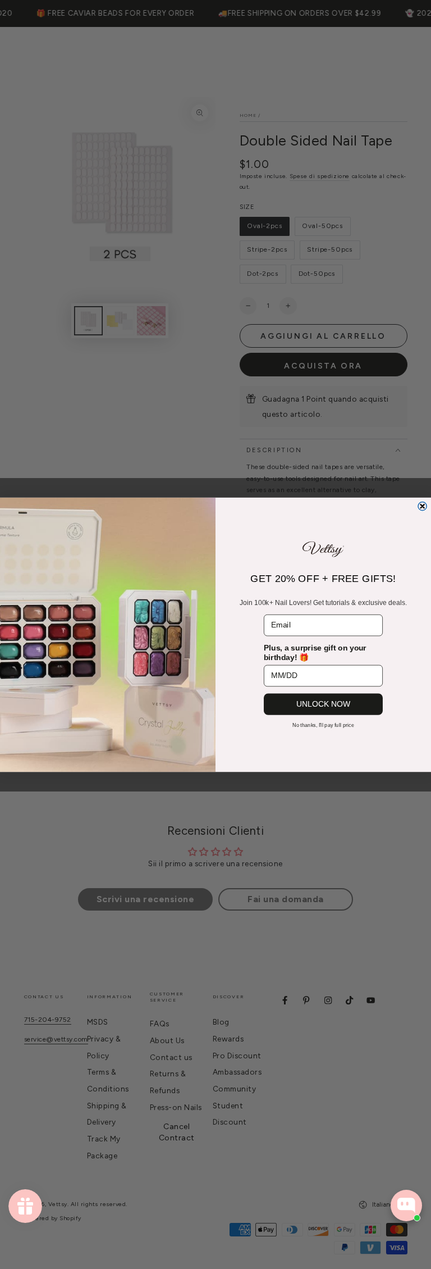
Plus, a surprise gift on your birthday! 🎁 (315, 652)
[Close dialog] (422, 506)
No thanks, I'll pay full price (323, 725)
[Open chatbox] (406, 1205)
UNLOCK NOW (323, 703)
